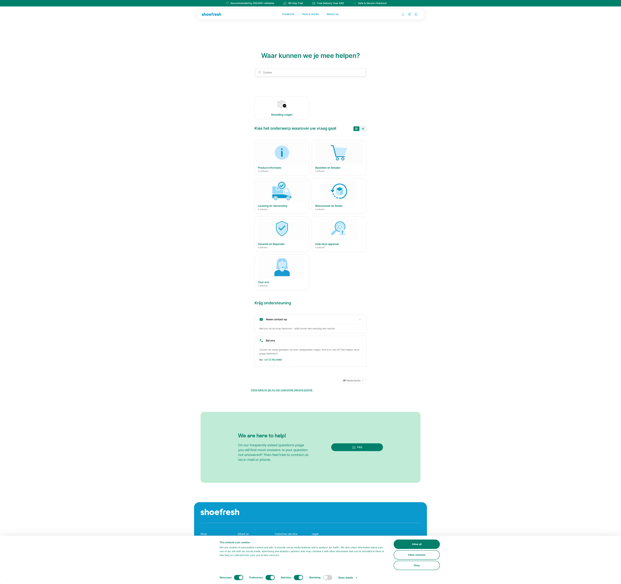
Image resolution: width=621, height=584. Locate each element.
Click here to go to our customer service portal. (282, 390)
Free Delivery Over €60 (330, 3)
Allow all (417, 544)
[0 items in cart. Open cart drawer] (416, 14)
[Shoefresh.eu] (227, 14)
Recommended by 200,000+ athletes (252, 3)
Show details (345, 577)
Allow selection (417, 554)
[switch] (270, 577)
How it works (310, 14)
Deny (417, 565)
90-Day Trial (295, 3)
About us (333, 14)
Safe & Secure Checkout (372, 3)
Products (288, 14)
